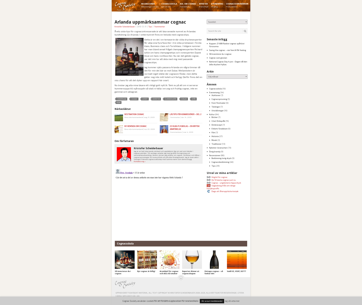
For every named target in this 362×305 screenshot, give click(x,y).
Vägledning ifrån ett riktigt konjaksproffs (221, 187)
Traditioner (216, 144)
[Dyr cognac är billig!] (147, 259)
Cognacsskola (169, 5)
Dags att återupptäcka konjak (225, 191)
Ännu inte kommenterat (133, 117)
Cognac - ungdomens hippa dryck (226, 183)
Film (213, 132)
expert (145, 99)
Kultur (212, 114)
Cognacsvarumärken (237, 5)
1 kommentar (159, 26)
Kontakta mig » (140, 161)
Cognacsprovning (219, 99)
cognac (134, 99)
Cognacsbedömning (220, 162)
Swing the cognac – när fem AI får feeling (227, 50)
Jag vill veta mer (232, 301)
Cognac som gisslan (218, 58)
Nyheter (203, 5)
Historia (215, 136)
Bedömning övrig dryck (221, 158)
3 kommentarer (176, 132)
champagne (121, 99)
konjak (184, 99)
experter (156, 99)
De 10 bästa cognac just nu (224, 180)
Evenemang (217, 5)
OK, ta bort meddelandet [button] (212, 301)
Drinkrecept (217, 125)
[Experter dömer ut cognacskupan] (192, 259)
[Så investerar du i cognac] (125, 259)
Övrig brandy (214, 151)
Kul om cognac (188, 5)
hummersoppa (170, 99)
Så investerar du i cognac (220, 54)
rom (118, 102)
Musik (214, 140)
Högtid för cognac (220, 177)
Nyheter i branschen (218, 147)
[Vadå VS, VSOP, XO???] (237, 259)
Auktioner (216, 95)
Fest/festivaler (219, 103)
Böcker (215, 117)
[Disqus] (158, 203)
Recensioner (150, 5)
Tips (150, 26)
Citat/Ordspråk (218, 121)
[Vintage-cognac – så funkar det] (214, 259)
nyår (194, 99)
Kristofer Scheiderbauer (125, 26)
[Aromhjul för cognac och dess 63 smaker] (169, 259)
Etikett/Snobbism (220, 128)
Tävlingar (216, 106)
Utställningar (218, 110)
